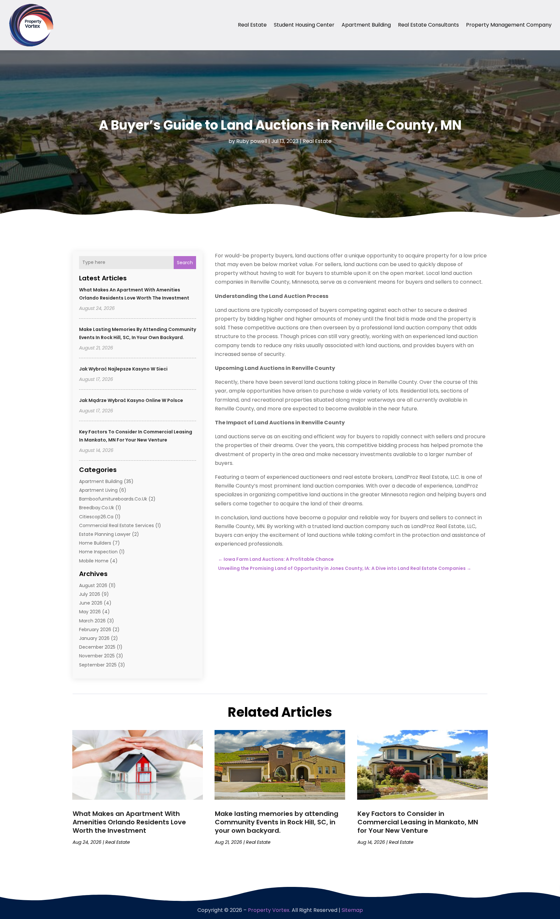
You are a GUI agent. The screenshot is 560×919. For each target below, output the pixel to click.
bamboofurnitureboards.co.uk (113, 499)
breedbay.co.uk (96, 507)
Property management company (509, 25)
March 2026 (92, 621)
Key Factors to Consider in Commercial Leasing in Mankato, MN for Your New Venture (417, 822)
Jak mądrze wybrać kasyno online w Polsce (131, 400)
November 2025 (97, 656)
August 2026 (93, 585)
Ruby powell (251, 141)
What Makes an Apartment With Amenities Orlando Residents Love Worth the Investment (129, 822)
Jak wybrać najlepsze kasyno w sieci (123, 369)
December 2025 (97, 647)
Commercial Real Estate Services (116, 525)
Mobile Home (94, 561)
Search (185, 262)
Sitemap (352, 910)
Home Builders (95, 543)
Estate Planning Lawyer (105, 534)
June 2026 (90, 603)
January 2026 (94, 638)
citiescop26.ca (96, 516)
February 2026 (95, 629)
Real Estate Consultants (428, 25)
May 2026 (90, 611)
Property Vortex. (269, 910)
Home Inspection (98, 551)
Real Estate (252, 25)
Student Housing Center (304, 25)
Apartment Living (98, 490)
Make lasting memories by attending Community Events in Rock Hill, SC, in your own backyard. (276, 822)
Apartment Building (366, 25)
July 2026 (89, 594)
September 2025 (98, 665)
